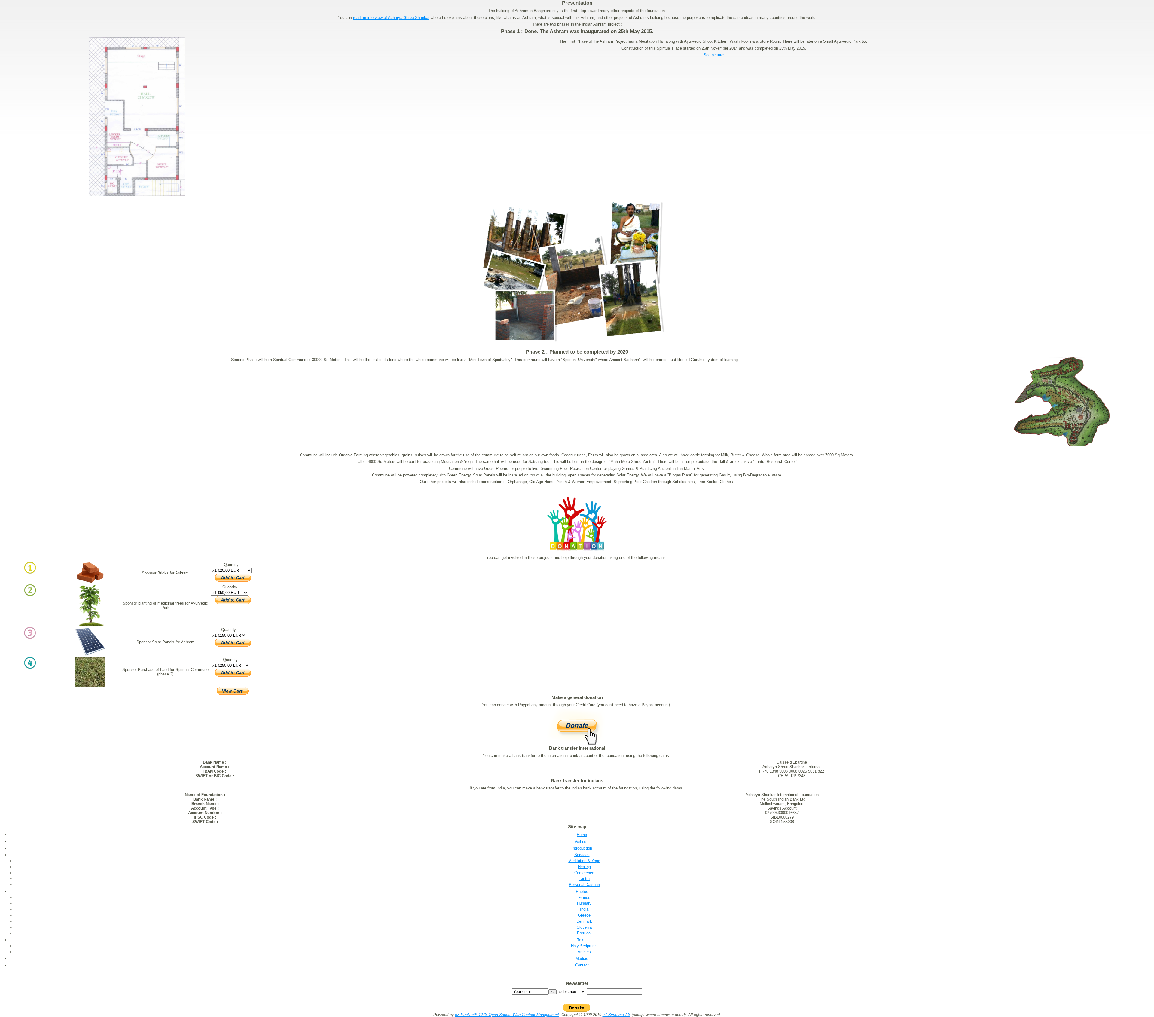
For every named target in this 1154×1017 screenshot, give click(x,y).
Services (582, 855)
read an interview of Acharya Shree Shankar (391, 17)
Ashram (582, 841)
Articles (584, 952)
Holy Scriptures (584, 946)
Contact (582, 965)
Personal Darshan (584, 884)
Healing (584, 867)
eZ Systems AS (616, 1014)
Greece (584, 915)
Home (582, 834)
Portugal (584, 933)
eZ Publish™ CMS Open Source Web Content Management (507, 1014)
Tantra (584, 878)
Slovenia (584, 927)
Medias (581, 958)
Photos (582, 891)
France (584, 897)
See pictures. (715, 55)
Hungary (584, 903)
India (584, 909)
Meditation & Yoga (584, 861)
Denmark (584, 921)
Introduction (582, 848)
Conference (584, 873)
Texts (582, 940)
